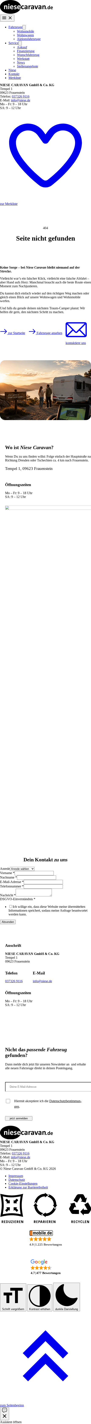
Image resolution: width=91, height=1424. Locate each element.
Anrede (5, 868)
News (21, 62)
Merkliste (14, 78)
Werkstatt (23, 58)
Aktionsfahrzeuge (29, 39)
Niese (12, 70)
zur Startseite (16, 333)
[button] (45, 1238)
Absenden (8, 922)
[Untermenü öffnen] (24, 27)
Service (13, 43)
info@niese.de (20, 100)
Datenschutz (16, 1180)
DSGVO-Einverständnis (17, 899)
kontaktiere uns (76, 343)
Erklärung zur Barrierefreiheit (28, 1187)
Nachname (8, 877)
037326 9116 (20, 96)
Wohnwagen (25, 35)
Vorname (7, 873)
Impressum (15, 1176)
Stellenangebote (27, 66)
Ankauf (22, 47)
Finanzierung (25, 51)
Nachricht (8, 895)
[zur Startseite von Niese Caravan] (26, 12)
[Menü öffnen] (7, 18)
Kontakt (13, 74)
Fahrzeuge (15, 27)
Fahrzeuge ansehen (49, 333)
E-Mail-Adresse (12, 882)
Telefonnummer (12, 886)
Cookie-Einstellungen (22, 1183)
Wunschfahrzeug (28, 55)
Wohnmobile (25, 31)
